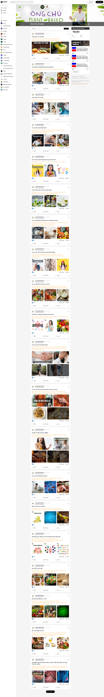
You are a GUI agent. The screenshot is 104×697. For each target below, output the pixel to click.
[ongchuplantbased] (33, 34)
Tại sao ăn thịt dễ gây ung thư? (39, 476)
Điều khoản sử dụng (75, 78)
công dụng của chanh (37, 192)
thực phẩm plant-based (47, 509)
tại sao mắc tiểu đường (58, 255)
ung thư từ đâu (48, 436)
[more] (68, 58)
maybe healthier (36, 222)
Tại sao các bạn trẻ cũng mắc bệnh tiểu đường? (43, 252)
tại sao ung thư (63, 434)
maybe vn (59, 286)
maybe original (56, 38)
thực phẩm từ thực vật (49, 667)
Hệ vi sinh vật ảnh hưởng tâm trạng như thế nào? (44, 159)
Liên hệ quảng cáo (75, 76)
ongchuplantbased (39, 33)
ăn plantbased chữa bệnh (38, 69)
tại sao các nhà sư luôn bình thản (60, 393)
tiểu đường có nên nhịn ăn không (40, 132)
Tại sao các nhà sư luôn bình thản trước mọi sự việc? (44, 389)
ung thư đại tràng (42, 669)
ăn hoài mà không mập (38, 347)
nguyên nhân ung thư (37, 479)
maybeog (47, 69)
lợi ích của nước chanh (48, 192)
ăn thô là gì (35, 570)
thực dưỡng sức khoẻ (42, 224)
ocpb (48, 40)
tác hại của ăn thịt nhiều (38, 635)
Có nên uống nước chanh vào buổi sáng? (42, 190)
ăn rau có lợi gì (46, 601)
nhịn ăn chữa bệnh (56, 130)
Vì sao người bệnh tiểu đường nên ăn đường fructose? (45, 220)
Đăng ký (91, 2)
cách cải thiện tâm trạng (38, 161)
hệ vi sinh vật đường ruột (50, 161)
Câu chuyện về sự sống (37, 97)
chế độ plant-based (54, 601)
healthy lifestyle (48, 38)
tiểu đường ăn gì (51, 224)
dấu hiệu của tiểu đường (38, 254)
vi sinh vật (51, 541)
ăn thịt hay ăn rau (37, 478)
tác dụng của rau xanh (38, 604)
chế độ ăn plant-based (49, 347)
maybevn (43, 40)
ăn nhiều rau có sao (37, 601)
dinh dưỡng (39, 286)
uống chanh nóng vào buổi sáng (50, 193)
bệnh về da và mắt (37, 538)
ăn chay (34, 286)
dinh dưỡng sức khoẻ (53, 538)
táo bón (66, 666)
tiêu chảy (35, 669)
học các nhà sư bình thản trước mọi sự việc (42, 391)
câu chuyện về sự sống (38, 99)
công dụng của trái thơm (38, 38)
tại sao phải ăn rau (48, 604)
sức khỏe (34, 224)
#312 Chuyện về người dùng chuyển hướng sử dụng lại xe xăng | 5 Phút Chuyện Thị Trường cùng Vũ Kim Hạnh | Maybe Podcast (82, 49)
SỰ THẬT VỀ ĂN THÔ (37, 568)
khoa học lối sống (62, 632)
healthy (45, 286)
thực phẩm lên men (37, 509)
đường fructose (49, 225)
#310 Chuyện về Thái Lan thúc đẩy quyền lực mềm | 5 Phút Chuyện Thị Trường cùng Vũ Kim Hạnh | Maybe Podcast (83, 65)
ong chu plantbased (37, 70)
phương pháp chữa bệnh (48, 131)
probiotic (50, 318)
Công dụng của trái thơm (38, 36)
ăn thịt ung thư (45, 478)
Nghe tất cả (75, 71)
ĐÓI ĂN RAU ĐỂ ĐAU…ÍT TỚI (39, 598)
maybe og (46, 99)
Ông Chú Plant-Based (39, 34)
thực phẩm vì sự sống (48, 101)
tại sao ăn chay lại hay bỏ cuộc (50, 287)
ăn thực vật (54, 632)
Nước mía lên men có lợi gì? (38, 506)
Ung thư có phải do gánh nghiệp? (40, 432)
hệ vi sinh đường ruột (49, 540)
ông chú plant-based (54, 40)
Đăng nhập (99, 2)
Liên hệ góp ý (81, 76)
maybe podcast (36, 40)
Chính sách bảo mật (83, 78)
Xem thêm (66, 28)
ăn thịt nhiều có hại (46, 632)
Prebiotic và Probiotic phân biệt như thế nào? (43, 314)
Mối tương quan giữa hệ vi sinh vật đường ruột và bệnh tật (46, 536)
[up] (56, 58)
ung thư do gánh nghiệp (38, 436)
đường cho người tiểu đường (39, 225)
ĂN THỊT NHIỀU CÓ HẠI (38, 630)
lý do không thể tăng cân (61, 347)
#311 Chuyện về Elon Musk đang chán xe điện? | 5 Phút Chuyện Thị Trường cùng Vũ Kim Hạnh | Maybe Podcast (82, 57)
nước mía (40, 508)
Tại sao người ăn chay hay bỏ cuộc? (41, 284)
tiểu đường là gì (36, 257)
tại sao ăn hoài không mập (38, 349)
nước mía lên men (47, 508)
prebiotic (45, 318)
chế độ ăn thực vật (43, 570)
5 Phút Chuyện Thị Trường (81, 47)
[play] (87, 53)
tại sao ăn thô (52, 572)
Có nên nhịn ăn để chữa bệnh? (39, 127)
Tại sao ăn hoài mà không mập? (40, 344)
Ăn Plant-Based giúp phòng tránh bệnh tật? (42, 67)
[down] (60, 58)
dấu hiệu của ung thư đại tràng (39, 666)
